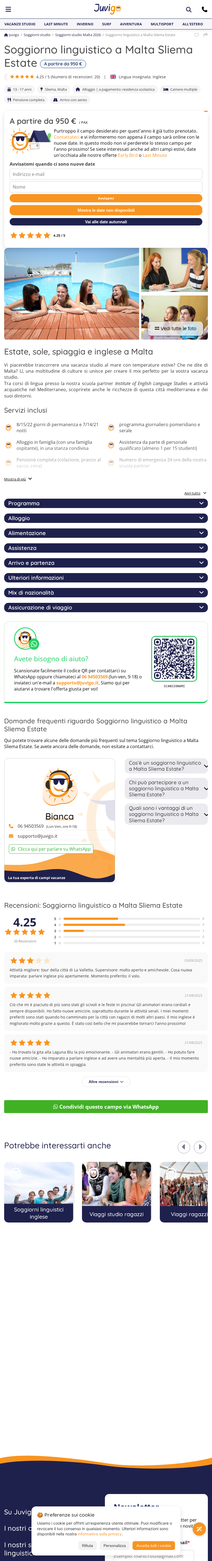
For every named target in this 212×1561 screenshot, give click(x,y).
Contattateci (67, 137)
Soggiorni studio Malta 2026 (78, 34)
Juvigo (14, 34)
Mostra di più (15, 479)
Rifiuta (87, 1545)
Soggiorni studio (37, 34)
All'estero (192, 24)
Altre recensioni (103, 1081)
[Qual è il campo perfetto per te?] (199, 1529)
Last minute (56, 24)
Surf (106, 24)
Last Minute (155, 155)
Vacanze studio (19, 24)
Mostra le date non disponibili (106, 210)
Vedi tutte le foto (178, 328)
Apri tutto (192, 493)
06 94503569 (95, 677)
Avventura (131, 24)
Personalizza (115, 1545)
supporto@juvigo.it (77, 683)
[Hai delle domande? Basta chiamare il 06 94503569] (205, 9)
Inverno (85, 24)
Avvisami (106, 198)
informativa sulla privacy (100, 1534)
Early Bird (128, 155)
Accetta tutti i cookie (153, 1545)
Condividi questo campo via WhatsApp (109, 1106)
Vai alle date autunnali (106, 221)
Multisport (162, 24)
